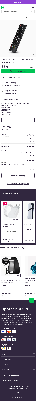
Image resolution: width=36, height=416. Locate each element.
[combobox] (18, 11)
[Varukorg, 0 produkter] (28, 7)
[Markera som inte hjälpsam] (34, 141)
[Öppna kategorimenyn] (33, 7)
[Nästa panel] (32, 198)
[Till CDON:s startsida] (2, 7)
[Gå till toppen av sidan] (31, 300)
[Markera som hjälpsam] (30, 141)
